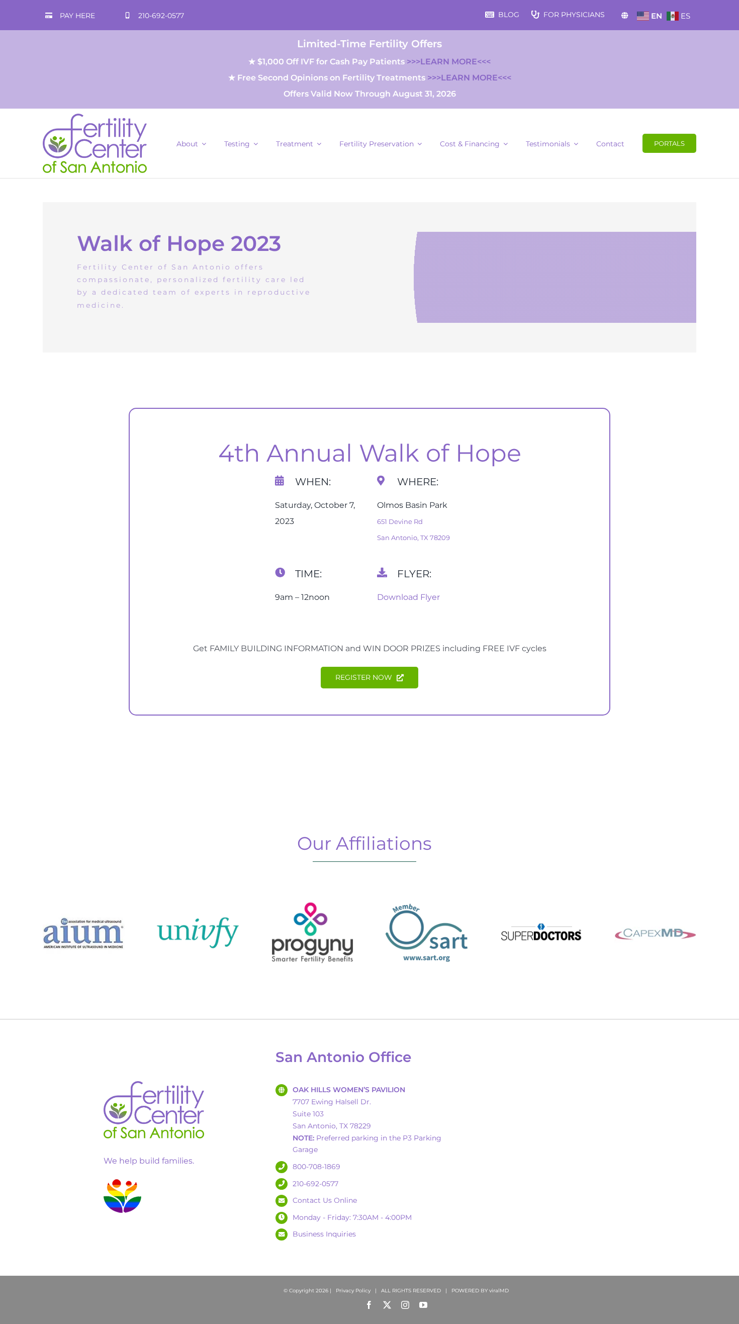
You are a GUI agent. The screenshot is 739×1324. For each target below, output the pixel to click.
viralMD (499, 1290)
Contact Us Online (325, 1200)
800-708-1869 (316, 1166)
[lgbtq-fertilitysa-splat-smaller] (122, 1181)
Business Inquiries (324, 1234)
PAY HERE (77, 15)
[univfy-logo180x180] (198, 896)
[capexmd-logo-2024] (655, 896)
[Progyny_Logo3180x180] (312, 896)
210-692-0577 (161, 15)
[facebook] (369, 1305)
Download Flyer (408, 597)
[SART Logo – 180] (427, 896)
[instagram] (405, 1305)
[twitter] (387, 1305)
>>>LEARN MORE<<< (449, 61)
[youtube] (423, 1305)
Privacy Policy (353, 1290)
